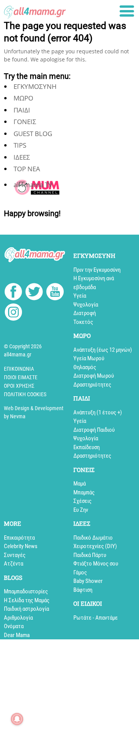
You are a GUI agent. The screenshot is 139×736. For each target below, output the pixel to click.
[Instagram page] (13, 313)
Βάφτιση (82, 589)
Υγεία (79, 295)
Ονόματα (14, 626)
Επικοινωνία (19, 369)
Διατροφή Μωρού (93, 375)
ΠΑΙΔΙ (22, 110)
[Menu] (127, 11)
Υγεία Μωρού (88, 358)
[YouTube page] (55, 293)
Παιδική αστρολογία (26, 608)
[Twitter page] (34, 293)
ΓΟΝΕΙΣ (25, 121)
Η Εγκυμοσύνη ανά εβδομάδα (93, 283)
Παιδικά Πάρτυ (89, 555)
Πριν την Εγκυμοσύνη (96, 269)
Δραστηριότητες (92, 384)
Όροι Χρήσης (19, 386)
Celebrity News (20, 546)
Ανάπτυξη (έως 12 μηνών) (102, 349)
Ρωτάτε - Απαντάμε (95, 617)
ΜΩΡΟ (23, 98)
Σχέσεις (82, 500)
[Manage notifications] (17, 719)
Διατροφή (84, 313)
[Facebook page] (13, 292)
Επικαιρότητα (19, 537)
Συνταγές (14, 555)
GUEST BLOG (33, 133)
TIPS (20, 145)
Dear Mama (17, 635)
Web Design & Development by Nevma (33, 412)
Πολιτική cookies (25, 394)
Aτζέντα (13, 563)
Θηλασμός (84, 367)
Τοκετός (83, 322)
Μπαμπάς (84, 492)
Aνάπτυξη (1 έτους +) (97, 412)
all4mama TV (33, 184)
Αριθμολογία (18, 617)
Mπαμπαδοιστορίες (26, 591)
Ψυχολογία (85, 304)
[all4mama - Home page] (35, 10)
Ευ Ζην (80, 509)
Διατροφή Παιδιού (94, 429)
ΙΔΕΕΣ (22, 157)
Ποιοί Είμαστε (20, 377)
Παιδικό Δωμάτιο (93, 537)
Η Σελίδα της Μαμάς (26, 600)
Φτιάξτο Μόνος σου (95, 563)
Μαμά (79, 483)
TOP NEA (27, 168)
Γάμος (80, 572)
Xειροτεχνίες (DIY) (95, 546)
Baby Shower (88, 581)
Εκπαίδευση (86, 447)
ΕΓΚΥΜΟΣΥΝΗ (35, 86)
